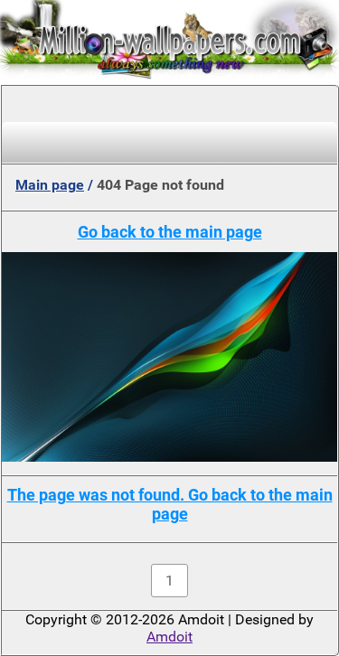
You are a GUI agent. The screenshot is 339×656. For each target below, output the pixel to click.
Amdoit (169, 636)
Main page (49, 184)
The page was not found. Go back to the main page (170, 504)
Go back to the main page (170, 231)
